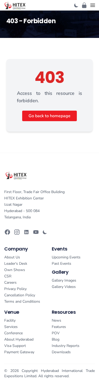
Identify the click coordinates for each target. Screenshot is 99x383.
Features (59, 326)
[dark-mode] (76, 5)
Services (11, 326)
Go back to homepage (49, 116)
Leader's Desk (15, 263)
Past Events (61, 263)
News (56, 320)
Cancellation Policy (19, 295)
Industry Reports (65, 345)
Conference (13, 333)
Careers (10, 282)
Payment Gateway (19, 352)
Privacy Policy (15, 288)
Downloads (61, 352)
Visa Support (15, 345)
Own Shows (14, 269)
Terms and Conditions (22, 301)
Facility (10, 320)
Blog (55, 339)
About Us (12, 257)
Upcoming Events (66, 257)
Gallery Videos (64, 286)
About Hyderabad (19, 339)
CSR (7, 276)
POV (56, 333)
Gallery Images (64, 280)
